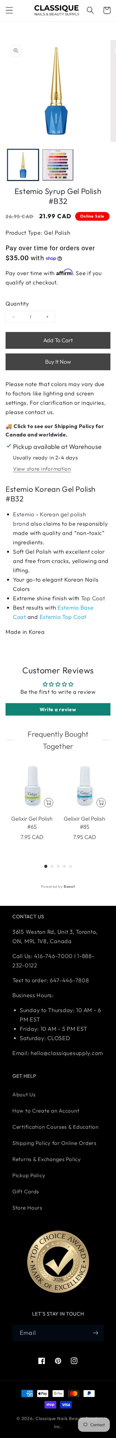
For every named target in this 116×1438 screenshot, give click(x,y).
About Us (24, 1094)
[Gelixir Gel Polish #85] (84, 786)
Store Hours (27, 1207)
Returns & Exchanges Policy (46, 1159)
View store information (42, 468)
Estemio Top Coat (63, 616)
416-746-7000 (53, 956)
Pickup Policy (28, 1175)
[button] (9, 10)
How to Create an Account (45, 1110)
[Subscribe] (95, 1333)
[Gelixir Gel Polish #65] (32, 786)
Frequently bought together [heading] (58, 739)
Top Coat (93, 598)
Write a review (58, 709)
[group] (32, 805)
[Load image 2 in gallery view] (58, 165)
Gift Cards (25, 1191)
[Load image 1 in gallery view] (23, 165)
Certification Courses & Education (55, 1126)
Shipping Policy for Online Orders (54, 1143)
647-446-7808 (69, 980)
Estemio (23, 514)
